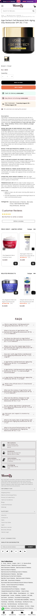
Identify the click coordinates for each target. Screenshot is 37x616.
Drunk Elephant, (22, 593)
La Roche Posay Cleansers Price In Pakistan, (22, 608)
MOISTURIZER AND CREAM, (21, 203)
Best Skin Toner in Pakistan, (8, 578)
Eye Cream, (4, 597)
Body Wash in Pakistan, (14, 580)
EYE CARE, (29, 595)
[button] (33, 249)
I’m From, (27, 606)
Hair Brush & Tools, (27, 602)
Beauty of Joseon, (6, 565)
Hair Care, (3, 604)
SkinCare (22, 205)
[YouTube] (20, 551)
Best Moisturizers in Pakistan (14, 15)
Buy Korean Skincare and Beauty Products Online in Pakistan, (17, 582)
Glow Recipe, (18, 602)
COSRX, (10, 593)
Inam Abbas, (20, 606)
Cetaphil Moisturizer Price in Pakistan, (10, 591)
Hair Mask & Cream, (23, 604)
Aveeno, (14, 563)
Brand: (3, 66)
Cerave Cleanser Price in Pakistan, (15, 584)
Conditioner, (4, 593)
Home (2, 15)
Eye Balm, (24, 595)
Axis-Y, (19, 563)
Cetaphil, (23, 589)
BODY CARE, (4, 580)
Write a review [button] (18, 221)
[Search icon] (33, 11)
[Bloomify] (18, 476)
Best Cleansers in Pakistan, (8, 567)
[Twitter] (7, 551)
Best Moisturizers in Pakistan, (18, 202)
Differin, (15, 593)
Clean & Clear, (25, 591)
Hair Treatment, (12, 606)
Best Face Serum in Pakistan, (23, 567)
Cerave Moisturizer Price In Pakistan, (10, 589)
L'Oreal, (12, 203)
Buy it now (18, 87)
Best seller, (30, 202)
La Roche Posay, (5, 608)
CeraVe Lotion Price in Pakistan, (9, 587)
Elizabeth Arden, (5, 595)
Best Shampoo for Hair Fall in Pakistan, (11, 576)
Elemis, (32, 593)
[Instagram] (11, 551)
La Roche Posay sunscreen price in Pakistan (12, 610)
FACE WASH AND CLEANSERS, (21, 599)
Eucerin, (12, 595)
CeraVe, (3, 584)
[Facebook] (2, 551)
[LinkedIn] (24, 551)
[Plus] (12, 76)
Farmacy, (32, 599)
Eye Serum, (11, 597)
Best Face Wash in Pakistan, (8, 569)
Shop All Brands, (14, 205)
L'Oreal (9, 66)
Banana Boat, (27, 563)
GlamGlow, (11, 602)
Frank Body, (4, 602)
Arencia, (9, 563)
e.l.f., (28, 593)
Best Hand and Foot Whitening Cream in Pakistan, (14, 572)
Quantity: (4, 73)
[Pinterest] (16, 551)
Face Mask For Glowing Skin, (22, 597)
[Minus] (2, 76)
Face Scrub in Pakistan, (7, 599)
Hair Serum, (4, 606)
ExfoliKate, (17, 595)
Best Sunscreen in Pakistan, (23, 578)
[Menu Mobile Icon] (2, 6)
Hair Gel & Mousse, (12, 604)
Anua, (4, 563)
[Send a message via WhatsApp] (3, 609)
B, (22, 563)
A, (1, 563)
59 (4, 109)
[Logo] (18, 6)
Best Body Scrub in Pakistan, (19, 565)
